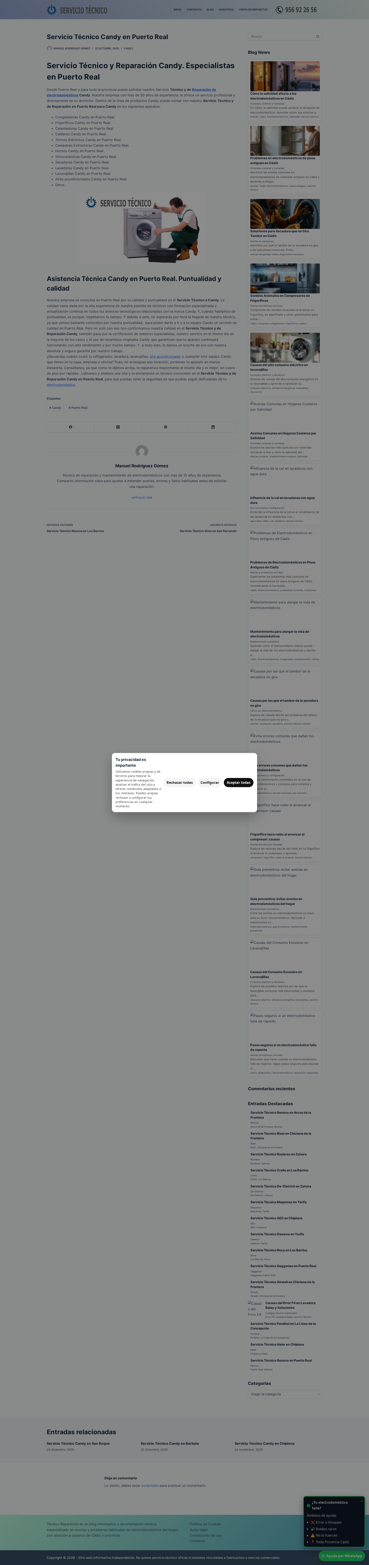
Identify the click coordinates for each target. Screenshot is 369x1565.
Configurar (210, 782)
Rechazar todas (180, 782)
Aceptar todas (238, 782)
